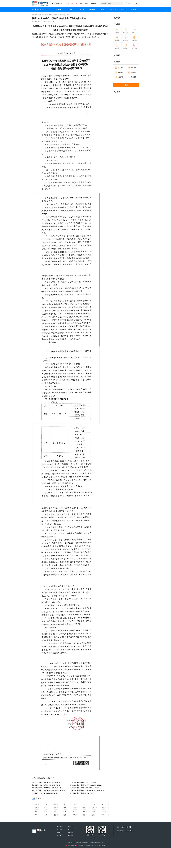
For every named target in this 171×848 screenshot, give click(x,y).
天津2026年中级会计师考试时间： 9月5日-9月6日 (46, 782)
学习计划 (120, 67)
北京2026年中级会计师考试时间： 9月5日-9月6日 (46, 785)
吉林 (84, 807)
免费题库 (134, 9)
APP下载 (94, 3)
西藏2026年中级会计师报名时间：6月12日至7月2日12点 (86, 785)
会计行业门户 (57, 4)
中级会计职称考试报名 (60, 14)
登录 (129, 3)
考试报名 (69, 9)
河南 (45, 807)
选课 (81, 3)
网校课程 (59, 9)
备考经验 (113, 9)
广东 (74, 804)
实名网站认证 (71, 845)
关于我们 (59, 826)
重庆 (65, 804)
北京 (36, 804)
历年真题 (133, 72)
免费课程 (123, 9)
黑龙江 (93, 807)
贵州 (84, 811)
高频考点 (120, 72)
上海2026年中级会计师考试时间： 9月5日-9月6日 (84, 782)
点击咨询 (128, 831)
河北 (36, 807)
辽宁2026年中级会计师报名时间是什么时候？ (83, 793)
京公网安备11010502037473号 (85, 845)
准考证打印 (80, 9)
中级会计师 (39, 9)
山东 (93, 804)
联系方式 (59, 829)
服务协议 (70, 835)
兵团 (103, 815)
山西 (55, 807)
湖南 (36, 811)
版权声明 (70, 832)
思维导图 (133, 77)
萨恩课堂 (70, 826)
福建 (65, 811)
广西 (103, 811)
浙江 (103, 804)
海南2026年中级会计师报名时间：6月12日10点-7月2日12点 (48, 790)
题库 (86, 3)
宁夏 (55, 815)
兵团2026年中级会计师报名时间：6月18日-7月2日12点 (47, 787)
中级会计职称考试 (47, 14)
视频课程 (120, 77)
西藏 (84, 815)
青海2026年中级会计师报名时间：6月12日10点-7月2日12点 (87, 790)
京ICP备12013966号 (101, 845)
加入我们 (59, 835)
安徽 (55, 811)
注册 (136, 3)
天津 (55, 804)
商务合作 (59, 832)
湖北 (103, 807)
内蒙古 (93, 815)
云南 (93, 811)
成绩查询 (92, 9)
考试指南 (133, 67)
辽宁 (74, 807)
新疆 (65, 815)
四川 (74, 811)
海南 (36, 815)
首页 (67, 3)
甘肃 (45, 815)
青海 (74, 815)
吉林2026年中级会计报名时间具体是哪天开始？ (45, 793)
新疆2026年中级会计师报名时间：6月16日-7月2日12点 (85, 787)
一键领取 (125, 85)
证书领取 (102, 9)
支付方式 (70, 829)
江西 (45, 811)
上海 (45, 804)
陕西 (65, 807)
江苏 (84, 804)
